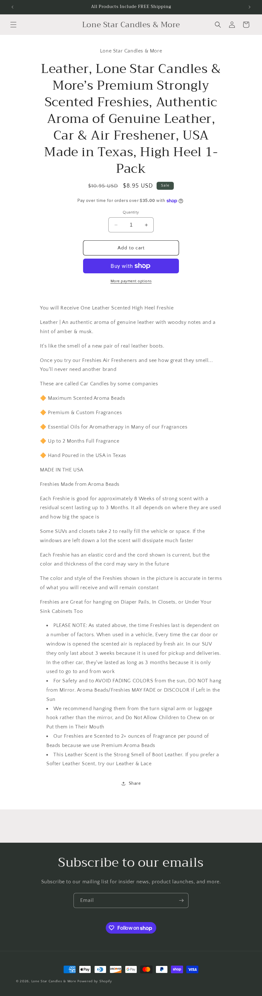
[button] (13, 25)
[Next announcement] (250, 7)
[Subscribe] (181, 900)
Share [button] (135, 783)
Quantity (131, 212)
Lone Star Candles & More (53, 981)
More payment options (131, 281)
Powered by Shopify (94, 981)
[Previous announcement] (12, 7)
